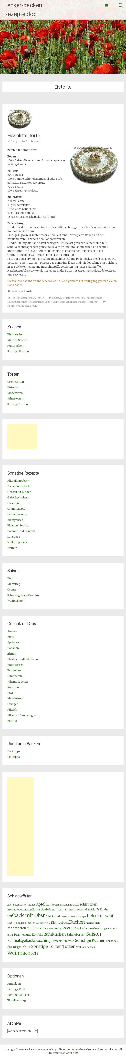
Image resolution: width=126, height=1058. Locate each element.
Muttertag (13, 584)
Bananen (13, 648)
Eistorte (69, 297)
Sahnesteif (59, 301)
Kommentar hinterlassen (22, 305)
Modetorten (15, 393)
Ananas (12, 631)
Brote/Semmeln (52, 909)
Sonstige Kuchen (18, 351)
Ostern (11, 589)
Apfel (10, 636)
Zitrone (12, 720)
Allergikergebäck (18, 480)
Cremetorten (15, 381)
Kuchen (77, 922)
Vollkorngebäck (17, 542)
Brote (36, 909)
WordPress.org (16, 1000)
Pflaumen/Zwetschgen (21, 715)
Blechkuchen (15, 334)
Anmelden (14, 983)
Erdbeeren (14, 670)
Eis (13, 297)
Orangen (13, 704)
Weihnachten (15, 600)
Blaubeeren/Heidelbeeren (24, 659)
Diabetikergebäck (18, 486)
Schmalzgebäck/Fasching (23, 595)
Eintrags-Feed (16, 989)
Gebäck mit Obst (26, 915)
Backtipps (13, 751)
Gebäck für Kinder (19, 492)
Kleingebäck (15, 520)
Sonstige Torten (17, 404)
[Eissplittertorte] (19, 128)
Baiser (55, 297)
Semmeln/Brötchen (62, 940)
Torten (40, 297)
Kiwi (10, 692)
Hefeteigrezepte (17, 514)
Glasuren (13, 503)
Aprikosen (14, 642)
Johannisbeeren (17, 681)
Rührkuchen (15, 345)
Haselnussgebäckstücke (88, 297)
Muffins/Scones (17, 340)
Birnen (11, 653)
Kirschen (13, 687)
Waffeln (12, 548)
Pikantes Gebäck (18, 525)
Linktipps (13, 756)
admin (37, 141)
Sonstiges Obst (19, 947)
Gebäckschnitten (18, 497)
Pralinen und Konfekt (21, 531)
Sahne (48, 301)
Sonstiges (13, 536)
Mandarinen (15, 698)
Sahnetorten (15, 398)
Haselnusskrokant (17, 301)
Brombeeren (15, 664)
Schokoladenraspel (76, 301)
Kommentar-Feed (18, 994)
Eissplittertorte (23, 135)
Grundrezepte (16, 508)
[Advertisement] (22, 436)
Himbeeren (14, 676)
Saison (31, 297)
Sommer (93, 301)
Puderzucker (36, 301)
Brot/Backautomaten (19, 909)
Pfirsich (12, 709)
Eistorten (21, 297)
